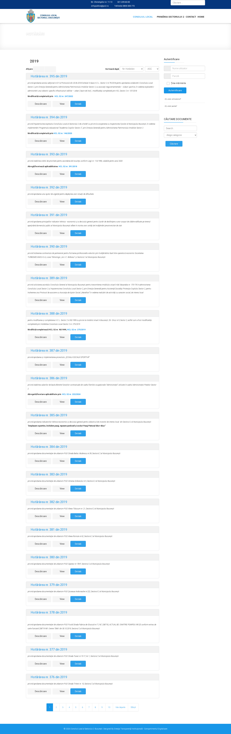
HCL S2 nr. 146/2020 (63, 133)
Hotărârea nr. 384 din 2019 (48, 447)
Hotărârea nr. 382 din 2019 (48, 502)
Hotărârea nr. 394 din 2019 (48, 117)
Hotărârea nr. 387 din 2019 (48, 350)
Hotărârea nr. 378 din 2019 (48, 612)
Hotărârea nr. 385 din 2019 (48, 415)
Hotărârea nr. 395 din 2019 (48, 76)
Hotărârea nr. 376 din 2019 (48, 677)
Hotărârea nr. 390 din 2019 (48, 246)
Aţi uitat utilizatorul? (173, 99)
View (62, 104)
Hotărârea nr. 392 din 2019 (48, 187)
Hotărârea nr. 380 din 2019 (48, 557)
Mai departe (120, 707)
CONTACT (191, 16)
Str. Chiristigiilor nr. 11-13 (101, 2)
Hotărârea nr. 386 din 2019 (48, 378)
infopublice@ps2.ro (100, 6)
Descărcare (40, 104)
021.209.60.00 (123, 2)
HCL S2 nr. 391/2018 (68, 166)
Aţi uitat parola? (171, 106)
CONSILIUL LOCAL (143, 16)
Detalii (78, 104)
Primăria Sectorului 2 (170, 16)
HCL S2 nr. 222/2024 (71, 394)
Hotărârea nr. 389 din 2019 (48, 278)
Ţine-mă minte (178, 83)
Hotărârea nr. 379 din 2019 (48, 585)
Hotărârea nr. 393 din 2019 (48, 154)
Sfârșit (133, 707)
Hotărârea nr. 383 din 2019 (48, 474)
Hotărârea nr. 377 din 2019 (48, 649)
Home (201, 16)
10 (109, 707)
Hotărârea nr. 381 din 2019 (48, 529)
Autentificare (175, 90)
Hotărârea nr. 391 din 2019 (48, 215)
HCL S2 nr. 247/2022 (64, 96)
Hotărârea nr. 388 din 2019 (48, 313)
